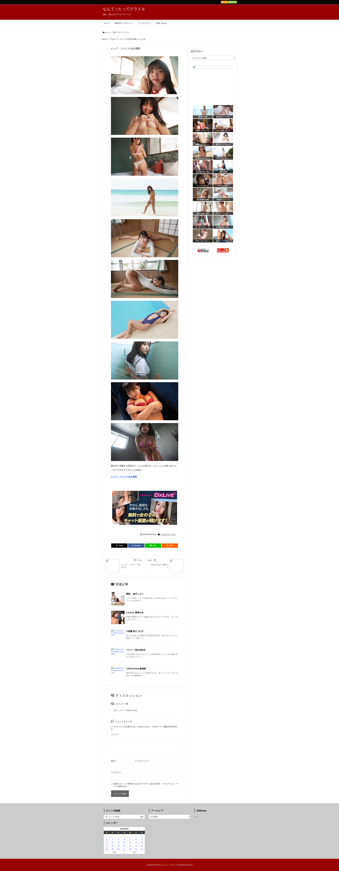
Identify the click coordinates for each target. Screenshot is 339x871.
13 (124, 842)
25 (112, 849)
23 (142, 846)
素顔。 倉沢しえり (135, 593)
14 (130, 842)
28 (130, 849)
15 (136, 842)
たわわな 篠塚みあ (135, 612)
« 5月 (114, 852)
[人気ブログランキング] (203, 250)
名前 (113, 761)
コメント (114, 734)
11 (112, 842)
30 (142, 849)
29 (136, 849)
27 (124, 849)
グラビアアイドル (122, 32)
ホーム (107, 32)
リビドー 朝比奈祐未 (136, 649)
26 (118, 849)
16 (142, 842)
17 (107, 846)
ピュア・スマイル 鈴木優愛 (124, 476)
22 (136, 846)
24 (107, 849)
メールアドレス (142, 761)
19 (118, 846)
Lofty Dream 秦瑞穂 (136, 668)
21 (130, 846)
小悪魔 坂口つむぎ (135, 631)
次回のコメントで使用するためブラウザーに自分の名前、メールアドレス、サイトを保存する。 (145, 785)
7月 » (134, 852)
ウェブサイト (116, 772)
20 (124, 846)
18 (112, 846)
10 (107, 842)
